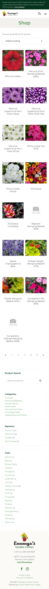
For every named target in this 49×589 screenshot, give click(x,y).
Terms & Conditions (24, 578)
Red (7, 500)
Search (40, 380)
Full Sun (9, 430)
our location (19, 7)
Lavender (9, 479)
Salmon (9, 508)
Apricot (8, 457)
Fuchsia (9, 475)
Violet (8, 515)
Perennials (10, 406)
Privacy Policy (24, 575)
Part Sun (9, 434)
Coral (7, 468)
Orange (8, 490)
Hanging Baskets (13, 401)
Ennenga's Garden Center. (28, 582)
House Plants (11, 403)
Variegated (10, 511)
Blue (7, 461)
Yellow (8, 522)
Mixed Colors (11, 486)
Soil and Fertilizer (13, 409)
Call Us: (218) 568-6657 (24, 552)
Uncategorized (12, 412)
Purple (8, 497)
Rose (7, 504)
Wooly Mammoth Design (29, 585)
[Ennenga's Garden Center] (10, 13)
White (8, 519)
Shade (8, 437)
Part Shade (10, 441)
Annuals (9, 398)
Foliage (8, 471)
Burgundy (10, 464)
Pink (7, 493)
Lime (7, 482)
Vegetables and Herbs (16, 415)
